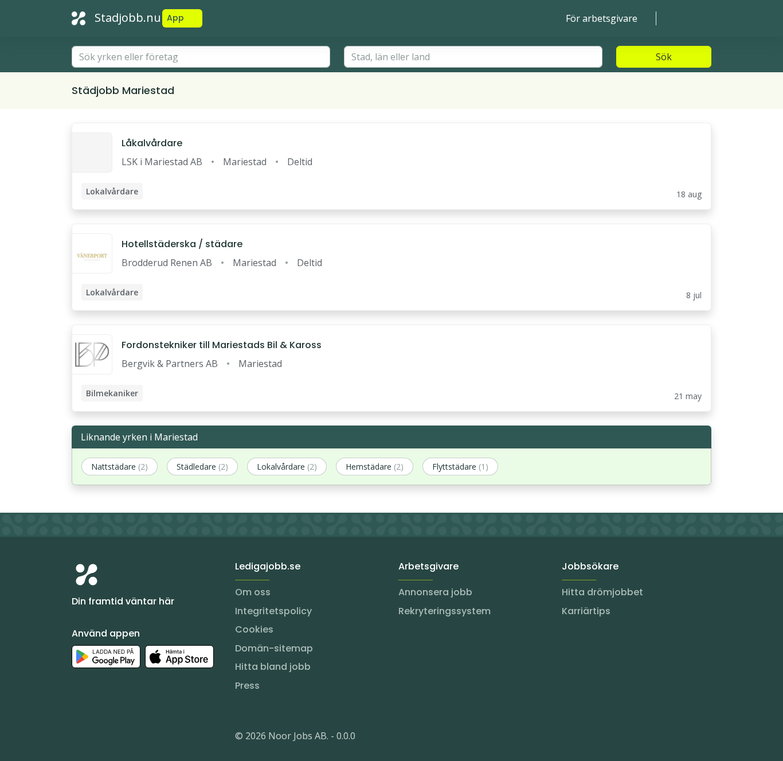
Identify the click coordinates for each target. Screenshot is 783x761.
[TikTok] (149, 738)
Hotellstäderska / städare (182, 244)
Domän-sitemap (274, 648)
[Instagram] (81, 738)
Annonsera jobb (435, 592)
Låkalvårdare (152, 143)
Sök (664, 56)
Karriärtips (586, 611)
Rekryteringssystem (444, 611)
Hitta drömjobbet (602, 592)
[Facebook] (127, 738)
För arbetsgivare (601, 18)
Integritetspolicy (273, 611)
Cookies (254, 629)
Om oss (253, 592)
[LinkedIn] (104, 738)
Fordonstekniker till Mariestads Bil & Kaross (222, 345)
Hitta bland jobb (273, 666)
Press (247, 685)
